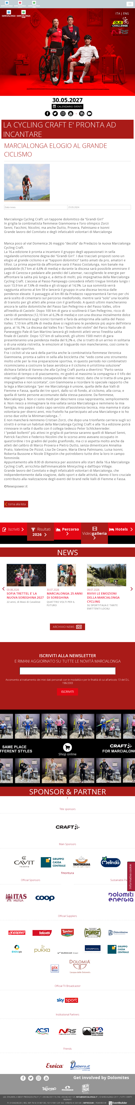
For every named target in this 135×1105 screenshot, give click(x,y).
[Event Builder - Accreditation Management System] (117, 1102)
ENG (126, 13)
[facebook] (47, 113)
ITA (117, 13)
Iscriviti (13, 529)
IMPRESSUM (88, 1102)
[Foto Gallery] (81, 113)
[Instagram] (63, 113)
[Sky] (67, 1004)
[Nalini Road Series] (87, 32)
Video (94, 533)
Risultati (42, 531)
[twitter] (55, 113)
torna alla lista (17, 504)
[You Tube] (70, 113)
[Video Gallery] (89, 113)
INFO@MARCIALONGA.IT (87, 1097)
